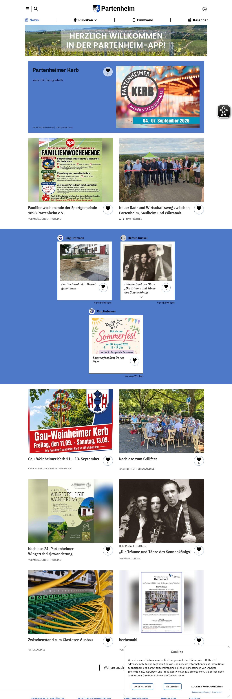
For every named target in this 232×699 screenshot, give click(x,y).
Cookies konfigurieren (207, 686)
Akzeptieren (142, 686)
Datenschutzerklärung (201, 692)
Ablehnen (172, 686)
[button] (27, 9)
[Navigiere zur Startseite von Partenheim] (116, 9)
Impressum (217, 692)
